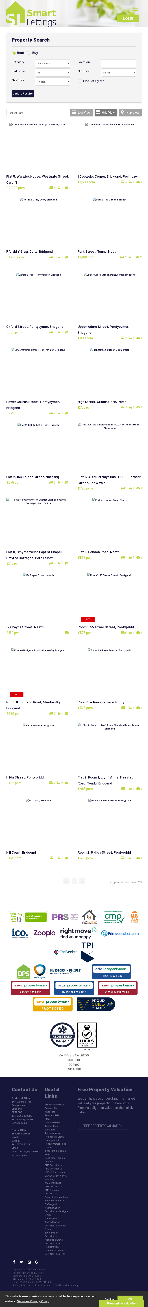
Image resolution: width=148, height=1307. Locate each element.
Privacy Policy (20, 1285)
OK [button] (130, 1299)
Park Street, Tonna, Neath (97, 251)
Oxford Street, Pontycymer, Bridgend (34, 326)
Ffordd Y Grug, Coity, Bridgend (29, 251)
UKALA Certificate (55, 1172)
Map (133, 112)
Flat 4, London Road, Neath (98, 552)
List (84, 112)
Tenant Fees (51, 1125)
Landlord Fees (52, 1122)
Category (18, 62)
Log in (128, 18)
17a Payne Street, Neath (24, 627)
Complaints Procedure (40, 1285)
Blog (47, 1118)
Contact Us (51, 1108)
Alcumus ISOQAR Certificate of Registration (54, 1243)
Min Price (84, 71)
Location (84, 62)
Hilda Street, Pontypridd (25, 777)
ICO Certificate (53, 1182)
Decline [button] (109, 1299)
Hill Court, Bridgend (21, 852)
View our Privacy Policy (33, 1301)
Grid (108, 112)
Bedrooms (19, 71)
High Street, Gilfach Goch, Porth (102, 401)
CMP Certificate (53, 1165)
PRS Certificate (53, 1168)
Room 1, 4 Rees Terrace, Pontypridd (105, 702)
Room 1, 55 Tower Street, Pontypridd (106, 627)
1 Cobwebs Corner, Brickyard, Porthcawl (108, 176)
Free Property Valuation (102, 1126)
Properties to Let (54, 1104)
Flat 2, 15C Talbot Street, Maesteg (32, 476)
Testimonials (52, 1115)
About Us (50, 1111)
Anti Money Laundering (66, 1285)
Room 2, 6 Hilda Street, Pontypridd (104, 852)
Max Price (18, 80)
